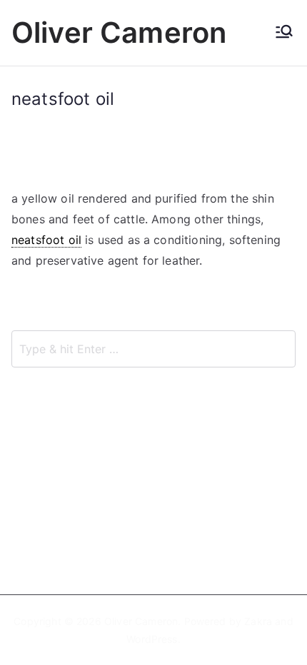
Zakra (258, 621)
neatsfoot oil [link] (46, 240)
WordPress (151, 639)
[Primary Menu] (284, 32)
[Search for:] (153, 349)
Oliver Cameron (118, 32)
